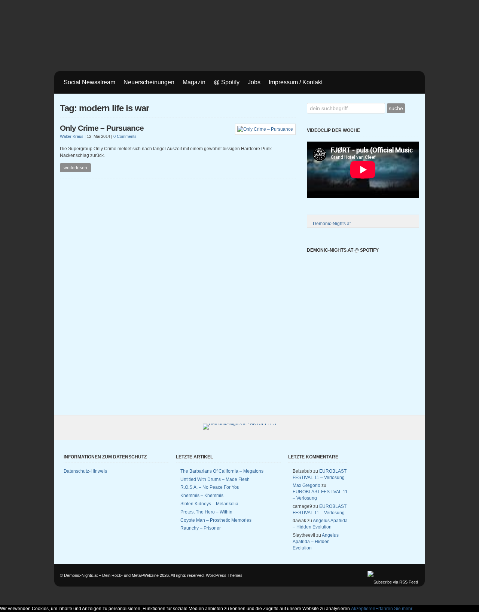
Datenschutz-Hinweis (85, 471)
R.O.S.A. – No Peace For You (210, 487)
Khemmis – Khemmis (201, 495)
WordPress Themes (224, 575)
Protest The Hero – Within (206, 512)
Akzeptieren (363, 608)
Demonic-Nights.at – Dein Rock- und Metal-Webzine (111, 575)
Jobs (254, 82)
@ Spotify (227, 82)
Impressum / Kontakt (296, 82)
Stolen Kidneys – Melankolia (209, 503)
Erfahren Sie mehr (393, 608)
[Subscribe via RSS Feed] (392, 582)
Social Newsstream (89, 82)
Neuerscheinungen (148, 82)
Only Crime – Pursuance (102, 128)
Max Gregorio (306, 485)
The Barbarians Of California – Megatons (221, 471)
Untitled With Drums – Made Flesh (215, 479)
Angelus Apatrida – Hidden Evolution (316, 542)
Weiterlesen (75, 167)
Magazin (194, 82)
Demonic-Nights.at (332, 223)
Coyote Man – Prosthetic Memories (215, 520)
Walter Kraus (71, 136)
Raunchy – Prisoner (200, 528)
